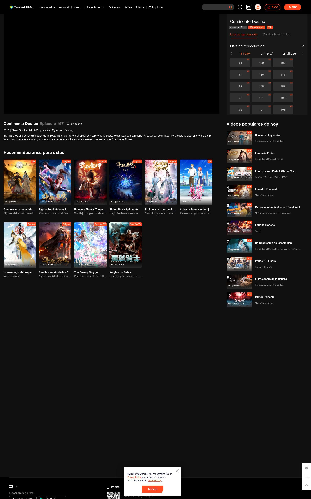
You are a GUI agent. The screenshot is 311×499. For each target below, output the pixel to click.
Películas (114, 7)
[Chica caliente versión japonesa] (196, 182)
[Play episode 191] (261, 97)
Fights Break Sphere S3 (123, 209)
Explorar (157, 7)
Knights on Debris (120, 272)
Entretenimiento (94, 7)
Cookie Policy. (155, 480)
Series (128, 7)
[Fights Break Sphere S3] (125, 182)
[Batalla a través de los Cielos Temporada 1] (55, 245)
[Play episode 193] (240, 109)
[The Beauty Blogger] (90, 245)
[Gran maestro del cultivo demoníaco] (20, 182)
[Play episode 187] (240, 86)
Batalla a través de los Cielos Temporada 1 (65, 272)
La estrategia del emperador (21, 272)
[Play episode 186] (283, 74)
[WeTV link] (22, 7)
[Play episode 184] (240, 74)
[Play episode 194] (261, 109)
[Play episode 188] (261, 86)
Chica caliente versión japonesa (199, 209)
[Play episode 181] (240, 62)
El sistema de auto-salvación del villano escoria (174, 209)
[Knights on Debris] (125, 245)
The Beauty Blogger (86, 272)
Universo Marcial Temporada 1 (92, 209)
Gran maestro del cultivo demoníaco (26, 209)
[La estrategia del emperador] (20, 245)
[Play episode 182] (261, 62)
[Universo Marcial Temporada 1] (90, 182)
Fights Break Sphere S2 (53, 209)
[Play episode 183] (283, 62)
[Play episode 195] (283, 109)
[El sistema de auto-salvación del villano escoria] (161, 182)
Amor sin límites (69, 7)
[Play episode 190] (240, 97)
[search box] (231, 7)
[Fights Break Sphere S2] (55, 182)
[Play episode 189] (283, 86)
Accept (152, 489)
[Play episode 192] (283, 97)
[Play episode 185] (261, 74)
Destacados (47, 7)
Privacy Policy (134, 476)
